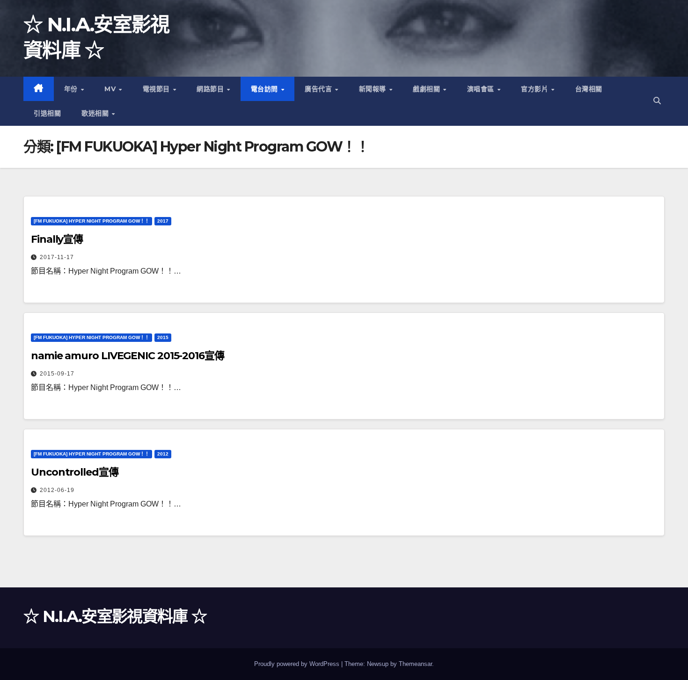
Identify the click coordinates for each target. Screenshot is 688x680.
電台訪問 (265, 89)
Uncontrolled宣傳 (74, 472)
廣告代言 (319, 89)
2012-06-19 (57, 490)
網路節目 (211, 89)
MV (111, 89)
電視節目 (157, 89)
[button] (657, 101)
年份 (72, 89)
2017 (162, 221)
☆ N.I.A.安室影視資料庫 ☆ (114, 616)
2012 (162, 453)
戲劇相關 (427, 89)
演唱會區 (482, 89)
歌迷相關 (96, 113)
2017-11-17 (57, 257)
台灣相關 (588, 89)
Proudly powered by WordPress (297, 663)
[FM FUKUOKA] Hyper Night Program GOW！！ (91, 221)
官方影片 (535, 89)
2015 (162, 337)
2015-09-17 (57, 373)
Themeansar (415, 663)
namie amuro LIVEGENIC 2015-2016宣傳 (127, 355)
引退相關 (47, 113)
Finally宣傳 (57, 239)
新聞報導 (373, 89)
